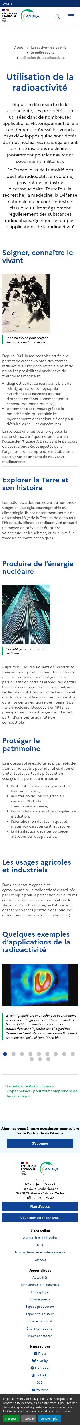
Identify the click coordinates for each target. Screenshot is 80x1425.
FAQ (40, 1244)
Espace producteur (40, 1306)
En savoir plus (49, 1418)
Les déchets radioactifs (48, 47)
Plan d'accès (40, 1206)
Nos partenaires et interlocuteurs (40, 1252)
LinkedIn (42, 1375)
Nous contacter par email (40, 1217)
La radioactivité (42, 52)
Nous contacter (40, 1335)
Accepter (11, 1418)
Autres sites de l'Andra (40, 1237)
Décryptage (40, 1292)
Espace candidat (40, 1321)
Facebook (42, 1368)
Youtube (42, 1389)
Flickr (42, 1353)
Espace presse (40, 1299)
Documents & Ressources (40, 1284)
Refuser (29, 1418)
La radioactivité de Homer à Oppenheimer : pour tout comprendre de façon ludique (42, 1090)
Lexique (40, 1259)
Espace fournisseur (40, 1313)
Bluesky (42, 1360)
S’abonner (40, 1143)
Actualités (40, 1277)
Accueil (19, 47)
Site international (40, 1328)
